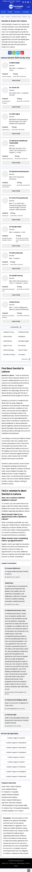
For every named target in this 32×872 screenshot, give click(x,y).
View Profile (16, 80)
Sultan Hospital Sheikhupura (11, 800)
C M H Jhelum (18, 811)
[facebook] (23, 2)
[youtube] (28, 2)
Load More (14, 327)
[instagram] (22, 53)
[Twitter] (18, 53)
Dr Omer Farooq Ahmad (18, 198)
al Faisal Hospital (7, 811)
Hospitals (25, 12)
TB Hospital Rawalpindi (21, 808)
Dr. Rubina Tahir (7, 808)
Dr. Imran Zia (14, 87)
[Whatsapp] (14, 53)
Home (3, 12)
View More (25, 359)
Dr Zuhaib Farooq (16, 276)
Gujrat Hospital (15, 786)
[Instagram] (25, 2)
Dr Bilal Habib (14, 63)
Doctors (17, 12)
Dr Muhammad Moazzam (19, 171)
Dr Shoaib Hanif (15, 227)
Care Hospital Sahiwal (9, 789)
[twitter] (30, 2)
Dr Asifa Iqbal (14, 114)
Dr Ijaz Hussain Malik (20, 805)
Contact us (12, 863)
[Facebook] (10, 53)
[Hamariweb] (16, 7)
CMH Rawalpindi (7, 805)
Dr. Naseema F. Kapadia (10, 792)
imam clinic (6, 786)
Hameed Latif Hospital (9, 797)
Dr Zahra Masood (16, 253)
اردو (28, 6)
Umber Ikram (14, 302)
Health (10, 12)
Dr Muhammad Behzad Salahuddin (18, 142)
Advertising (20, 863)
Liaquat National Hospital (10, 795)
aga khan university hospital (12, 803)
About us (4, 863)
